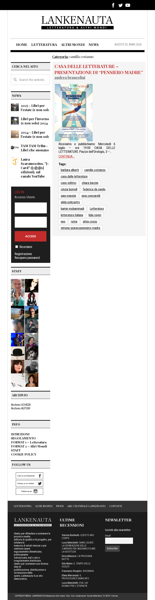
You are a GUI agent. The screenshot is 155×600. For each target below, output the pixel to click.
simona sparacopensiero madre (80, 228)
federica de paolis (94, 189)
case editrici (68, 183)
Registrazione (23, 254)
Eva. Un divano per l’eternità (75, 584)
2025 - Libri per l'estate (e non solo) (36, 107)
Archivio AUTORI (20, 408)
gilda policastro (70, 202)
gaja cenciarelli (91, 196)
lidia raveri (95, 215)
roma (74, 221)
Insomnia (88, 570)
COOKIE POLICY (23, 454)
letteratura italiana (72, 215)
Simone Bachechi (70, 535)
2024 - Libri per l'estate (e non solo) (36, 134)
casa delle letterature (74, 176)
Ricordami (25, 247)
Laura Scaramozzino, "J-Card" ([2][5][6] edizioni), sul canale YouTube (35, 167)
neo (63, 221)
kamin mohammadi (72, 209)
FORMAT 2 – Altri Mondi (29, 446)
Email (108, 535)
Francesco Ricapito (72, 570)
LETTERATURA (44, 44)
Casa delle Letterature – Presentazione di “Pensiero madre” (98, 69)
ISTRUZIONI (20, 434)
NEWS (94, 44)
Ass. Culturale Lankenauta (86, 506)
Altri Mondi (43, 506)
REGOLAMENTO (23, 438)
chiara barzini (90, 183)
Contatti (115, 506)
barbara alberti (70, 170)
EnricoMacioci (69, 556)
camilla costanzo (95, 170)
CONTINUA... (66, 156)
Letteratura (97, 209)
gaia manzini (68, 196)
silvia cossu (90, 221)
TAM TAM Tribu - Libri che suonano (35, 148)
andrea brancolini (69, 77)
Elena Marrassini (70, 575)
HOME (21, 44)
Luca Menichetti (70, 542)
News (60, 506)
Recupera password (27, 258)
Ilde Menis (67, 563)
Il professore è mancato (75, 577)
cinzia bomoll (69, 189)
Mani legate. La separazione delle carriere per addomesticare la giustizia (78, 547)
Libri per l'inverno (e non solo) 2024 (35, 121)
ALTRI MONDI (73, 44)
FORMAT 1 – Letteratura (28, 442)
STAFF (16, 450)
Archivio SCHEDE (21, 405)
